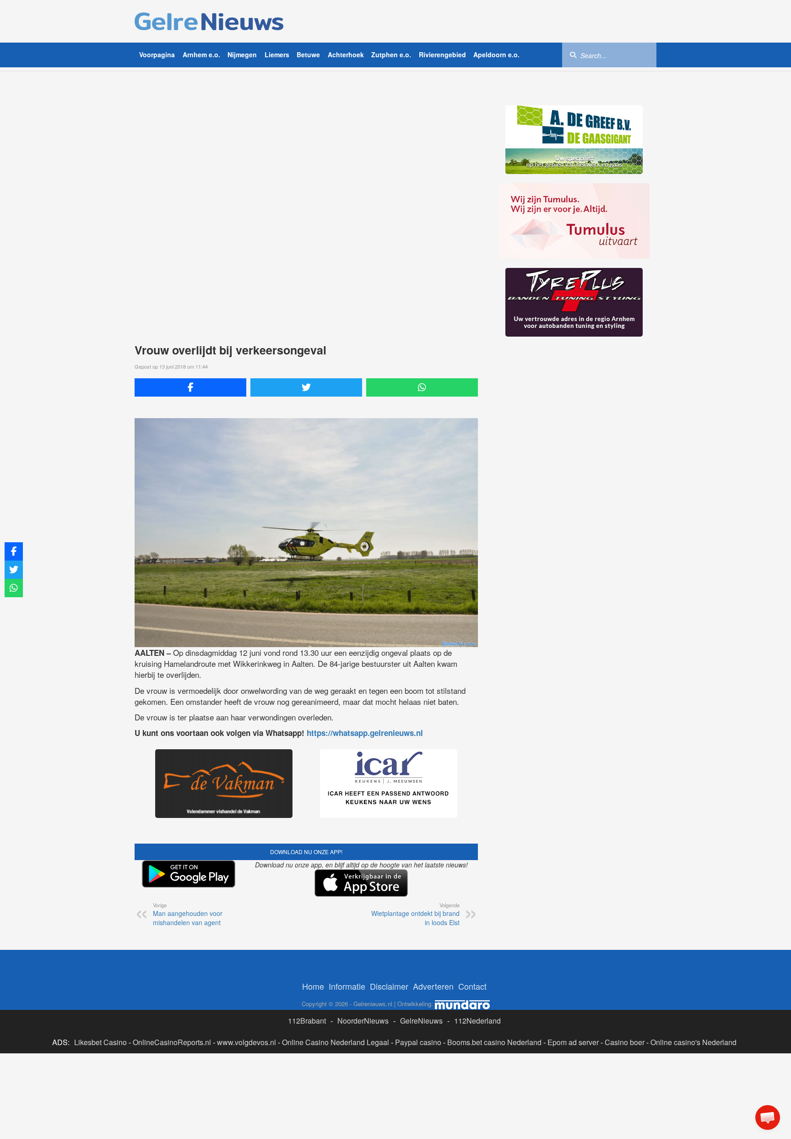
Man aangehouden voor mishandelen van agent (187, 914)
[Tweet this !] (306, 387)
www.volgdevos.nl (246, 1042)
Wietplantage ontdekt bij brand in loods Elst (415, 914)
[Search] (573, 54)
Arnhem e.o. (201, 54)
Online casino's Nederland (693, 1042)
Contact (472, 986)
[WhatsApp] (422, 387)
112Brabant (307, 1020)
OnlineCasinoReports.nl (172, 1042)
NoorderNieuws (363, 1020)
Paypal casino (418, 1042)
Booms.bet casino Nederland (494, 1042)
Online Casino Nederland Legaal (335, 1042)
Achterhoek (346, 54)
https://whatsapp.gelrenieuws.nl (365, 732)
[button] (767, 1117)
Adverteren (433, 986)
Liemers (277, 54)
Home (313, 986)
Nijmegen (242, 54)
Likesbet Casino (100, 1042)
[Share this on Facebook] (190, 387)
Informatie (347, 986)
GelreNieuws (421, 1020)
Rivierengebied (442, 54)
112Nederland (477, 1020)
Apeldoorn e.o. (496, 54)
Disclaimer (389, 986)
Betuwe (308, 54)
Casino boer (625, 1042)
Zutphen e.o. (391, 54)
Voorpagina (157, 54)
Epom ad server (573, 1042)
